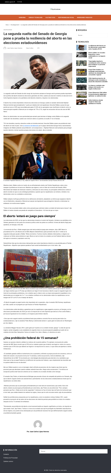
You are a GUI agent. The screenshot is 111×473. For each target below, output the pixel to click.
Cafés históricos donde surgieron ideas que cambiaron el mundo (95, 101)
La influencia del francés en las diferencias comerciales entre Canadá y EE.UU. (97, 47)
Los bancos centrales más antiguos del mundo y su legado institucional (96, 87)
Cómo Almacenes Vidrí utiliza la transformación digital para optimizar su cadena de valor (97, 94)
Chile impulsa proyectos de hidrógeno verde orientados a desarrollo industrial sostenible (98, 80)
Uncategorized (7, 29)
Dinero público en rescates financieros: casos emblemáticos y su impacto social (96, 55)
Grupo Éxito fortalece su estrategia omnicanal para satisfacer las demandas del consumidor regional (97, 72)
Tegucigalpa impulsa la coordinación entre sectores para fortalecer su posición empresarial (97, 63)
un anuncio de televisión (31, 126)
